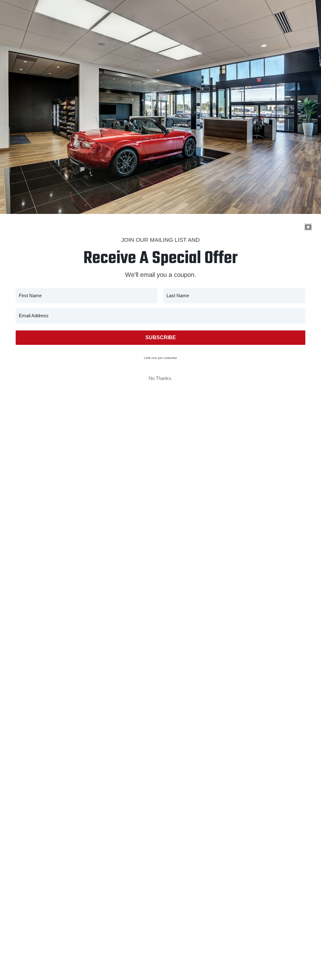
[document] (160, 487)
